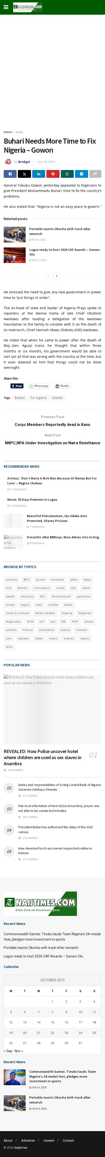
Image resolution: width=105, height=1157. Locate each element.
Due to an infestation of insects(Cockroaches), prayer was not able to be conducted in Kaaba (58, 808)
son (9, 638)
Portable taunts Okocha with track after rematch (41, 948)
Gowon (57, 398)
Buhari (20, 398)
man (39, 604)
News (19, 132)
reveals (81, 630)
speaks (23, 638)
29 (52, 1043)
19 (10, 1033)
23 (66, 1033)
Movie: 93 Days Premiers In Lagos (32, 499)
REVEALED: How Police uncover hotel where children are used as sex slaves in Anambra (43, 757)
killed (10, 604)
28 (38, 1043)
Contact (68, 1140)
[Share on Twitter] (24, 174)
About (8, 1140)
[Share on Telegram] (81, 174)
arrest (40, 579)
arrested (57, 579)
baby (87, 579)
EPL (43, 596)
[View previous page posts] (48, 276)
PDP (75, 621)
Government (61, 596)
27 (24, 1043)
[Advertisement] (52, 69)
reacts (65, 630)
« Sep (8, 1051)
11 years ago (18, 489)
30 (66, 1043)
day (73, 588)
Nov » (19, 1051)
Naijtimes (20, 1147)
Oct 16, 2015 (46, 162)
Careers (48, 1140)
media (53, 604)
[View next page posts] (57, 276)
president (46, 630)
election (27, 596)
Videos (69, 638)
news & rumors (17, 613)
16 (66, 1022)
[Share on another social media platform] (95, 174)
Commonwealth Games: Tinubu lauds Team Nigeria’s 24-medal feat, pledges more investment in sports (62, 1076)
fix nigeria (39, 398)
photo (89, 621)
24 (80, 1033)
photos (11, 630)
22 (52, 1033)
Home (8, 132)
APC (27, 579)
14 (38, 1022)
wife (9, 646)
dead (86, 588)
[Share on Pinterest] (52, 174)
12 (10, 1022)
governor (84, 596)
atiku (74, 579)
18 (94, 1022)
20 (24, 1033)
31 (80, 1043)
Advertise (28, 1140)
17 (80, 1022)
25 (94, 1033)
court (60, 588)
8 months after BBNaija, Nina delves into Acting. (63, 537)
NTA (30, 621)
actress (11, 579)
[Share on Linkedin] (38, 174)
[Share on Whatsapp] (67, 174)
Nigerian (85, 613)
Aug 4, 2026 (39, 239)
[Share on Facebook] (10, 174)
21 (38, 1033)
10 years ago (18, 506)
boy (8, 588)
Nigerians (13, 621)
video (53, 638)
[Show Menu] (6, 7)
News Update (45, 613)
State (39, 638)
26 (10, 1043)
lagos (25, 604)
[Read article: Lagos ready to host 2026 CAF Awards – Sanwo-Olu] (15, 255)
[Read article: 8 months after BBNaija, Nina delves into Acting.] (13, 542)
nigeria (67, 613)
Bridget (24, 162)
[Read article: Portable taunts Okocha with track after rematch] (15, 234)
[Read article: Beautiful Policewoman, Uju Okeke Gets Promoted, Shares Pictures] (13, 521)
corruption (42, 588)
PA (63, 621)
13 (24, 1022)
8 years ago (37, 543)
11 (94, 1012)
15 (52, 1022)
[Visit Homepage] (27, 7)
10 (80, 1012)
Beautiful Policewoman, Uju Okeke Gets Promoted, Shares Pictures (57, 518)
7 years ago (37, 527)
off (42, 621)
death (10, 596)
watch (85, 638)
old (52, 621)
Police (28, 630)
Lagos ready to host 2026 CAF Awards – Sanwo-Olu (43, 956)
